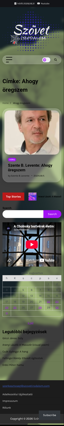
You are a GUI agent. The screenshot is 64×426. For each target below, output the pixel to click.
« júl (30, 322)
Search (7, 208)
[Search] (55, 60)
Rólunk (6, 407)
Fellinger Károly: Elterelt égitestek (22, 358)
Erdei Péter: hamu (13, 365)
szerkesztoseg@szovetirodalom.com (26, 386)
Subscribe (49, 415)
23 (57, 301)
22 (48, 301)
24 (6, 307)
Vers (12, 159)
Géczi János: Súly (12, 338)
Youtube (45, 3)
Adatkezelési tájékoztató (17, 394)
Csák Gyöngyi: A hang (15, 351)
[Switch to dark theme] (46, 60)
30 (57, 307)
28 (40, 307)
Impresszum (10, 400)
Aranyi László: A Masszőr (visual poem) (25, 344)
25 (14, 307)
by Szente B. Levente (18, 175)
